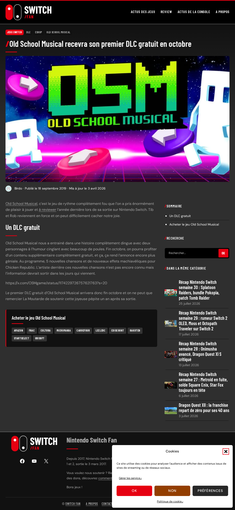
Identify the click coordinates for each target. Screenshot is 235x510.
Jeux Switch (14, 32)
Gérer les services (130, 478)
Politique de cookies (170, 501)
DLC (28, 32)
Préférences (210, 490)
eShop (38, 32)
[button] (226, 451)
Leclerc (100, 330)
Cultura (46, 330)
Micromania (64, 330)
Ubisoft (40, 338)
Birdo (18, 188)
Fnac (32, 330)
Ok (134, 490)
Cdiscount (117, 330)
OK (223, 253)
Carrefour (83, 330)
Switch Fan (72, 504)
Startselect (21, 338)
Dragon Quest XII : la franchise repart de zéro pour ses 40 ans (204, 407)
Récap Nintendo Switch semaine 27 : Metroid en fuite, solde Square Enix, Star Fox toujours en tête (203, 382)
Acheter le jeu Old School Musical (194, 224)
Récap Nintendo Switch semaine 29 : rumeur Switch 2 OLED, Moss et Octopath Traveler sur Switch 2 (203, 320)
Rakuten (135, 330)
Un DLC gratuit (180, 216)
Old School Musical (58, 32)
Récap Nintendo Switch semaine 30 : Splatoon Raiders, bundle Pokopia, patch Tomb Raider (199, 290)
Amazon (18, 330)
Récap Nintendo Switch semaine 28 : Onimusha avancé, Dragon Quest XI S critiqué (200, 351)
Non (172, 490)
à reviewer (47, 209)
